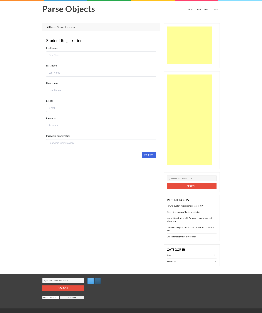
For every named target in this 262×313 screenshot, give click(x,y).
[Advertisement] (189, 45)
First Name (52, 47)
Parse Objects (68, 9)
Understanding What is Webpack (181, 236)
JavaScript (202, 9)
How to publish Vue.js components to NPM (186, 206)
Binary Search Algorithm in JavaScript (183, 212)
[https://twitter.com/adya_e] (90, 281)
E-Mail (49, 100)
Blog (190, 9)
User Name (52, 83)
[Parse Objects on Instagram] (97, 281)
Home (52, 27)
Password (51, 118)
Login (215, 9)
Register (148, 154)
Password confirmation (58, 135)
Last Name (51, 65)
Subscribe (71, 297)
